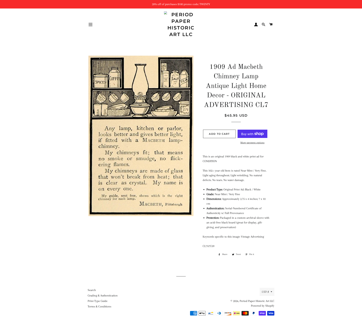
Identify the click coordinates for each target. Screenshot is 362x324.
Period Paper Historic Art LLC (257, 301)
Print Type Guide (97, 301)
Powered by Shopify (262, 305)
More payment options (252, 142)
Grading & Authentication (103, 295)
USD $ (265, 291)
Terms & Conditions (99, 306)
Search (92, 290)
